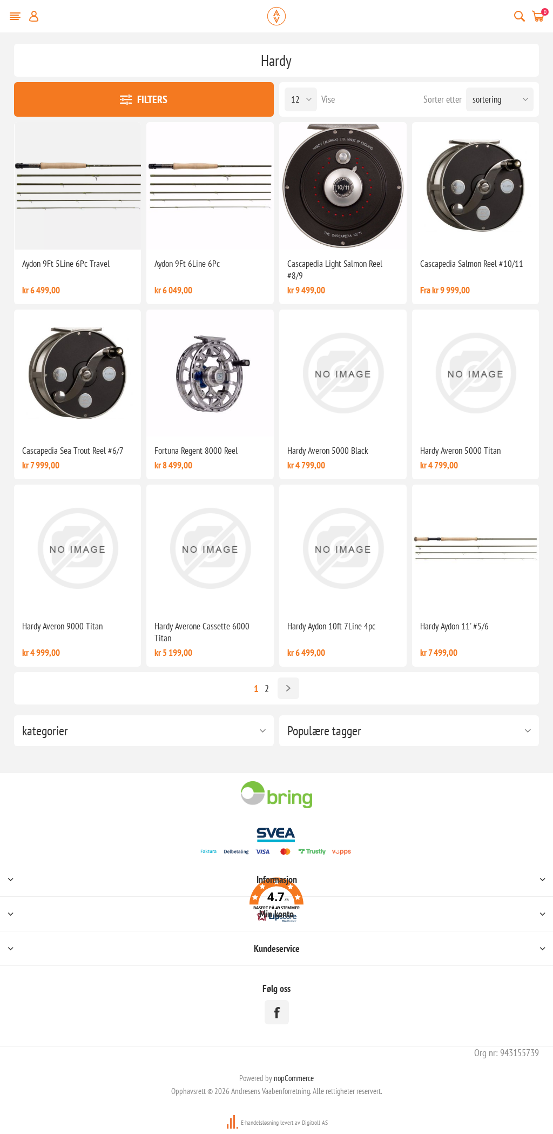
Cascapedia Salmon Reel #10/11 (471, 264)
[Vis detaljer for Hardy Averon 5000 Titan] (475, 373)
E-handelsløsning (260, 1122)
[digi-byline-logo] (233, 1122)
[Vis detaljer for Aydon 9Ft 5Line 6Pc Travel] (77, 186)
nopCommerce (294, 1078)
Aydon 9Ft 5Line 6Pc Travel (66, 264)
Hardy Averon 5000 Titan (460, 451)
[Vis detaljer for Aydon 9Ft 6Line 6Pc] (210, 186)
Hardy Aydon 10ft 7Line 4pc (331, 626)
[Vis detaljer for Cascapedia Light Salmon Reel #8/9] (343, 186)
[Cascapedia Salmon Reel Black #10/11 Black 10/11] (475, 186)
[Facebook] (277, 1012)
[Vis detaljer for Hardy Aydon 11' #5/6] (475, 548)
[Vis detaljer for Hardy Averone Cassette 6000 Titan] (210, 548)
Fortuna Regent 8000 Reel (196, 451)
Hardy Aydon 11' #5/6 (454, 626)
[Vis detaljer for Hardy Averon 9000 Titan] (77, 548)
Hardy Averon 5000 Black (327, 451)
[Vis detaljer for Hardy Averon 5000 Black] (343, 373)
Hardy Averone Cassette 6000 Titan (201, 632)
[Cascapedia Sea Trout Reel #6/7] (77, 373)
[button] (276, 901)
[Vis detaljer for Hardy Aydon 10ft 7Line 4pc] (343, 548)
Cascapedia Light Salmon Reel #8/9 (334, 269)
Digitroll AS (315, 1122)
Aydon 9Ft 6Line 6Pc (187, 264)
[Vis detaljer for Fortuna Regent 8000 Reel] (210, 373)
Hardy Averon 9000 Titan (62, 626)
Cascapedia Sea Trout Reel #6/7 (73, 451)
